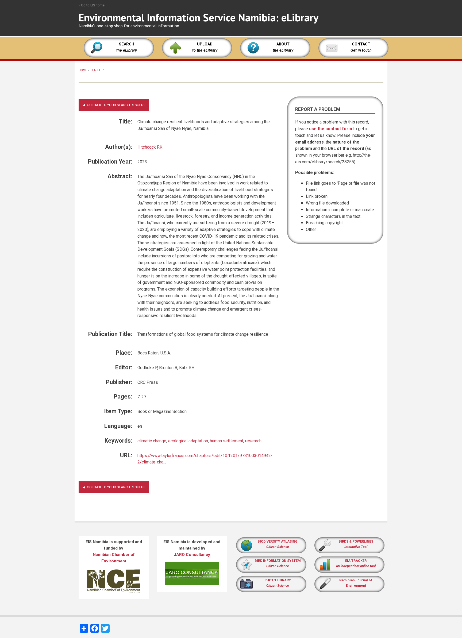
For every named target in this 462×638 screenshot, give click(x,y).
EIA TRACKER (356, 561)
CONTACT (361, 44)
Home (83, 70)
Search (96, 70)
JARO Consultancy (192, 554)
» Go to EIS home (92, 5)
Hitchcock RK (149, 147)
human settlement (226, 440)
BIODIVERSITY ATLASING (277, 541)
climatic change (151, 440)
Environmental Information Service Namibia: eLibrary (198, 17)
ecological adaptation (188, 440)
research (253, 440)
